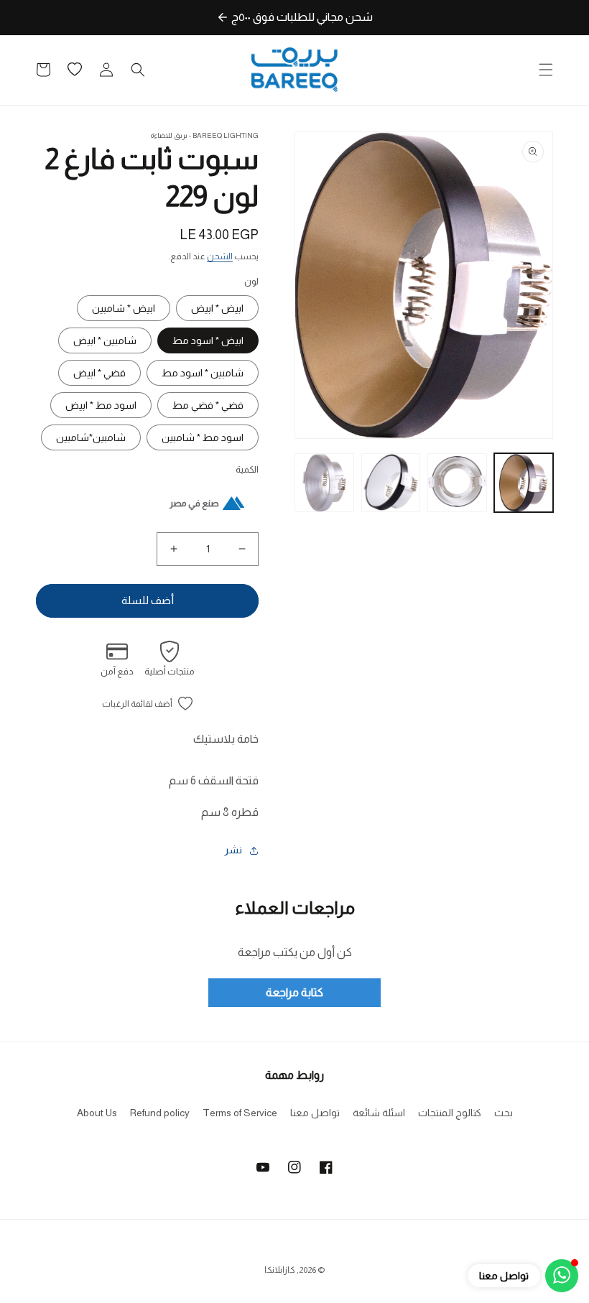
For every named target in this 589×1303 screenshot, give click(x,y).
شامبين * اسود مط (203, 373)
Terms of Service (240, 1112)
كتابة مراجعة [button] (294, 992)
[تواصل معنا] (561, 1275)
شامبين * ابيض (104, 340)
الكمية (247, 469)
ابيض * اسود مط (208, 340)
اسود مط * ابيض (100, 405)
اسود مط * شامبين (203, 437)
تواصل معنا (315, 1112)
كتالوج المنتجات (449, 1112)
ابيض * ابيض (217, 308)
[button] (546, 69)
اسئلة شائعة (379, 1112)
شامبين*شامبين (91, 437)
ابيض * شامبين (123, 308)
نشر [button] (233, 849)
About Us (97, 1112)
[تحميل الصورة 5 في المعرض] (324, 483)
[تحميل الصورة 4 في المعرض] (391, 483)
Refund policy (160, 1112)
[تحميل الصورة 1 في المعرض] (524, 483)
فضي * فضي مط (208, 405)
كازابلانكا (279, 1270)
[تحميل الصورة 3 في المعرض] (457, 483)
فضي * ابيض (99, 373)
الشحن (220, 256)
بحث (503, 1112)
